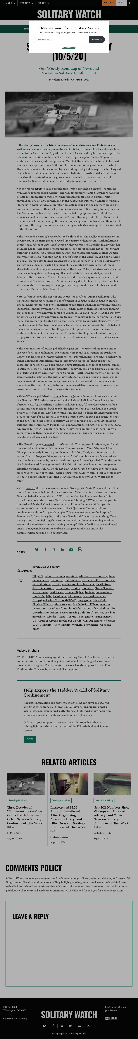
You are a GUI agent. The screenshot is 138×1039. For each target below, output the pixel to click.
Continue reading (69, 47)
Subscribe (97, 39)
